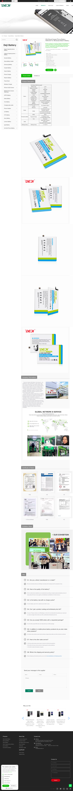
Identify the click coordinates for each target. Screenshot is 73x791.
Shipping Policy (22, 754)
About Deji (50, 5)
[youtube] (70, 1)
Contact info (37, 736)
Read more (10, 772)
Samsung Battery (6, 740)
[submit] (65, 1)
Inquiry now (49, 70)
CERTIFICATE (50, 1)
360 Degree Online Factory (24, 742)
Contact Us (54, 759)
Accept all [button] (6, 785)
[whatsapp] (70, 786)
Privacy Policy (21, 752)
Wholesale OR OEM (41, 1)
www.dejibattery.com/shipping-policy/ (54, 656)
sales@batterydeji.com (7, 1)
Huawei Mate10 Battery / (19, 35)
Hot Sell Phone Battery (7, 747)
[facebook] (68, 1)
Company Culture (22, 740)
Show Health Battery (6, 739)
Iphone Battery (5, 745)
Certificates (21, 745)
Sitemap (53, 788)
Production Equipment (23, 739)
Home (37, 5)
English (13, 1)
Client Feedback (59, 5)
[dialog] (9, 777)
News (67, 5)
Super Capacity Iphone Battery (8, 744)
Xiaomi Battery (5, 742)
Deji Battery (10, 45)
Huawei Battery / (11, 35)
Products (43, 5)
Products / (6, 35)
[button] (68, 718)
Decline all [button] (13, 785)
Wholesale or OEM (22, 747)
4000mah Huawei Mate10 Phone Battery (53, 49)
